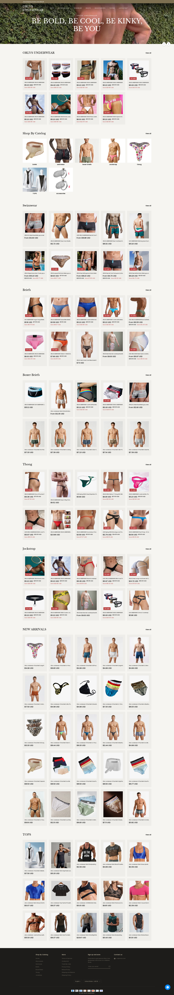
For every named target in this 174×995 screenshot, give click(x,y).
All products (63, 8)
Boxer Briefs (100, 8)
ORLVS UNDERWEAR (32, 8)
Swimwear (77, 8)
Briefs (88, 8)
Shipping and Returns (68, 972)
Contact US (65, 961)
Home (52, 8)
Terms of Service (67, 958)
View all (148, 53)
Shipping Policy (66, 975)
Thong (112, 8)
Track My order (66, 964)
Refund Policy (66, 969)
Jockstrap (123, 8)
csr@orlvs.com (121, 958)
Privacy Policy (66, 967)
